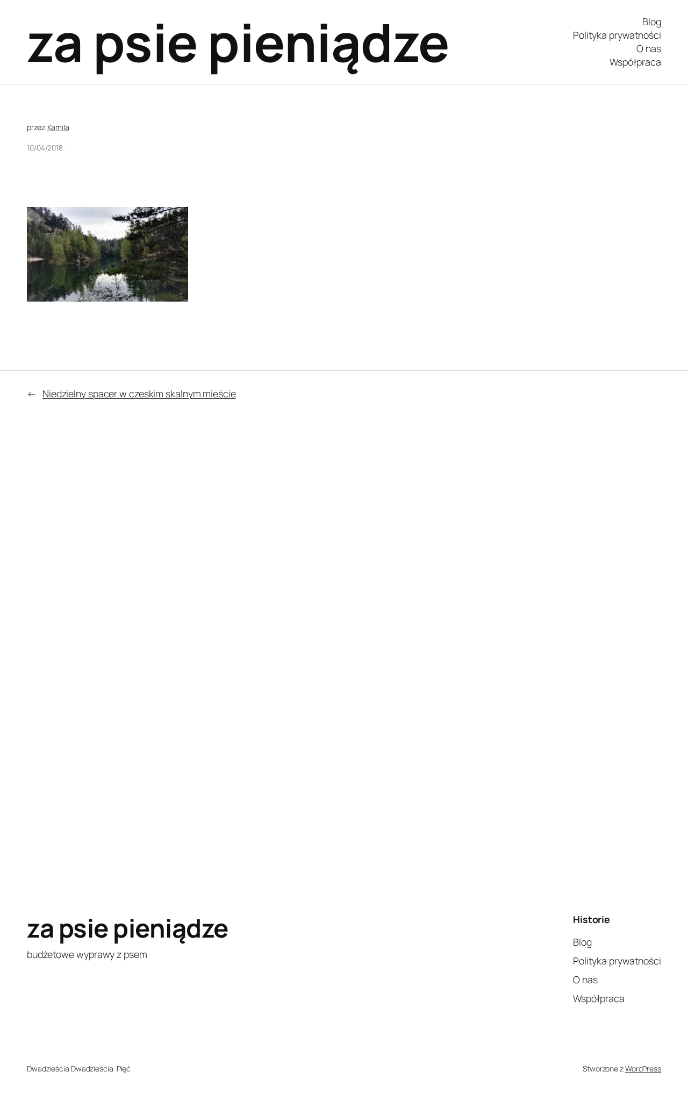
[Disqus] (479, 663)
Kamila (58, 127)
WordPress (643, 1068)
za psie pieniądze (238, 41)
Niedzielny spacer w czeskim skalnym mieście (139, 393)
